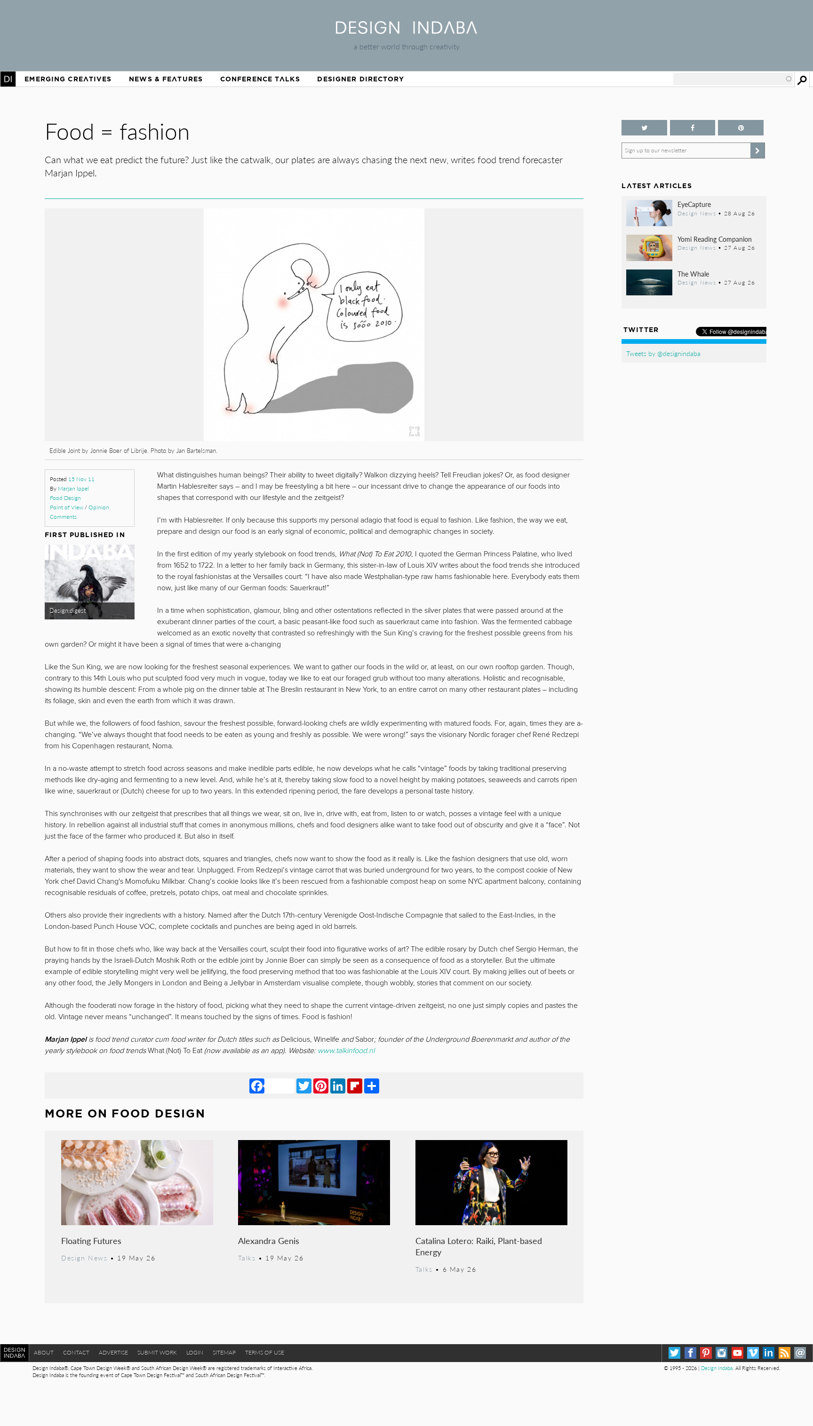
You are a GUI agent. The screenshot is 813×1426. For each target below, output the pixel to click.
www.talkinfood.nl (346, 1050)
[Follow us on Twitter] (644, 127)
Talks (246, 1257)
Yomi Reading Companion (715, 239)
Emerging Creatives (68, 79)
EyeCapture (694, 204)
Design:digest (67, 610)
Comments (63, 517)
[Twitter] (303, 1085)
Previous (126, 374)
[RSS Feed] (784, 1353)
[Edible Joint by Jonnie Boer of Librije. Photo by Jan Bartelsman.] (262, 438)
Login (194, 1352)
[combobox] (733, 79)
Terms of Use (264, 1352)
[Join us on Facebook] (692, 127)
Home (8, 79)
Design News (84, 1257)
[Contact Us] (800, 1353)
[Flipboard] (354, 1085)
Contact (76, 1352)
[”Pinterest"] (740, 127)
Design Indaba (717, 1367)
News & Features (166, 79)
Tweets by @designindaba (663, 353)
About (44, 1352)
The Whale (693, 273)
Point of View (66, 507)
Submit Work (157, 1352)
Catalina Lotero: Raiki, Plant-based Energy (478, 1246)
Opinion (98, 507)
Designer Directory (360, 79)
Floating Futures (91, 1240)
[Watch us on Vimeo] (753, 1353)
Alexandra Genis (268, 1240)
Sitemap (224, 1352)
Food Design (65, 498)
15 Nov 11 (81, 479)
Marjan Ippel (73, 488)
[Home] (406, 30)
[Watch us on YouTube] (737, 1353)
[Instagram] (721, 1353)
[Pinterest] (320, 1085)
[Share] (371, 1085)
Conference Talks (260, 79)
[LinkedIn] (337, 1085)
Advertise (113, 1352)
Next (503, 374)
